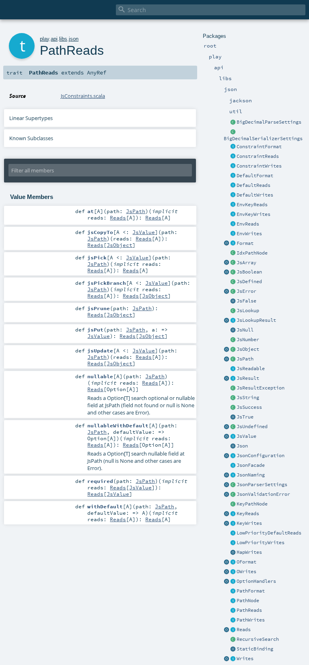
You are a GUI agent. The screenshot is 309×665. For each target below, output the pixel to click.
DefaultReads (253, 185)
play (44, 39)
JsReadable (251, 368)
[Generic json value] (233, 436)
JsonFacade (251, 465)
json (73, 39)
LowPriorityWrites (260, 542)
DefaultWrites (255, 195)
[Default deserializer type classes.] (233, 185)
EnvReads (248, 224)
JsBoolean (249, 272)
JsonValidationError (263, 494)
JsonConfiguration (260, 455)
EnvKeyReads (252, 204)
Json (242, 446)
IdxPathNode (252, 253)
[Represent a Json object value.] (233, 349)
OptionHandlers (256, 581)
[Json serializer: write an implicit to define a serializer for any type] (233, 659)
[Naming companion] (226, 475)
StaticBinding (255, 649)
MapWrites (249, 552)
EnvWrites (249, 233)
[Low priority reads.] (233, 533)
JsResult (248, 378)
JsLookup (248, 310)
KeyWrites (249, 523)
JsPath (245, 359)
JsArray (246, 262)
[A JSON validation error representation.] (233, 494)
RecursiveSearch (258, 639)
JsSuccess (249, 407)
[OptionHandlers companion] (226, 581)
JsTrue (245, 417)
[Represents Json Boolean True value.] (233, 417)
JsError (246, 291)
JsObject (248, 349)
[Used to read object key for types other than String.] (233, 514)
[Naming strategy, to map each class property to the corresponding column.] (233, 475)
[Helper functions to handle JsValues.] (233, 446)
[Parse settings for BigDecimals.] (233, 122)
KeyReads (248, 513)
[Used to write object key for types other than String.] (233, 523)
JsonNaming (251, 475)
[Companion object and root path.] (226, 359)
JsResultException (260, 388)
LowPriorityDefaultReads (269, 533)
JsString (248, 397)
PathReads (249, 610)
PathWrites (251, 620)
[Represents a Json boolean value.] (233, 272)
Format (245, 243)
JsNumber (248, 339)
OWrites (246, 571)
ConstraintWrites (259, 166)
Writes (245, 658)
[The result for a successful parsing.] (233, 407)
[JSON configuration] (233, 456)
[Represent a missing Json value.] (233, 427)
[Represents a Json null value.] (233, 330)
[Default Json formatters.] (233, 176)
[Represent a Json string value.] (233, 398)
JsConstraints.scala (83, 95)
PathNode (248, 600)
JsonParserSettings (262, 484)
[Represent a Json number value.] (233, 340)
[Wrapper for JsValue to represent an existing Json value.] (233, 282)
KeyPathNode (252, 504)
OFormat (246, 562)
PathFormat (251, 591)
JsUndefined (252, 426)
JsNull (245, 330)
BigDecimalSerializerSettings (263, 138)
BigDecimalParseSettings (269, 122)
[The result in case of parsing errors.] (233, 291)
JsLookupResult (256, 320)
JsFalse (246, 301)
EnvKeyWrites (253, 214)
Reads (244, 629)
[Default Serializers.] (233, 195)
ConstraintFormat (259, 146)
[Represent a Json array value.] (233, 263)
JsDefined (249, 281)
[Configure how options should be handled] (233, 581)
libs (63, 39)
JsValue (246, 436)
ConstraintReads (258, 156)
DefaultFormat (255, 175)
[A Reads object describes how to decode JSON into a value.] (233, 630)
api (54, 39)
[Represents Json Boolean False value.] (233, 301)
